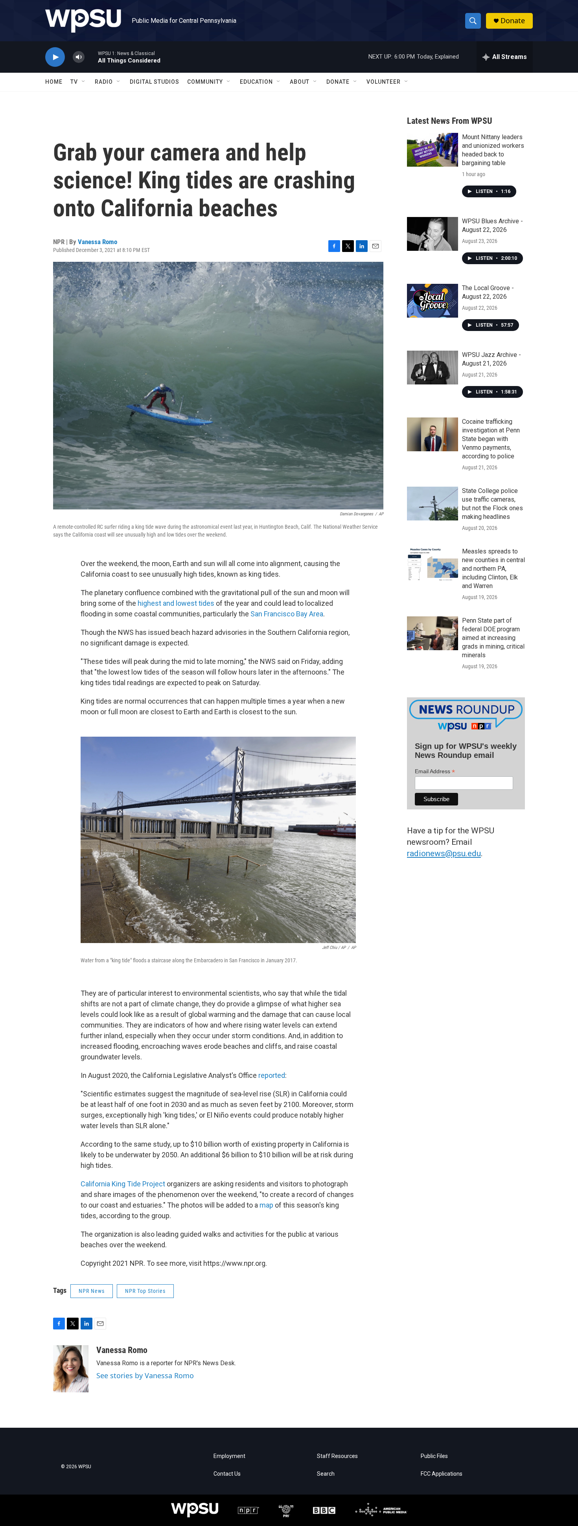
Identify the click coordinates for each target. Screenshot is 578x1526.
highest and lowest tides (176, 603)
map (266, 1205)
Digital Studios (154, 82)
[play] (55, 57)
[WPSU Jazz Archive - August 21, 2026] (432, 367)
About (299, 82)
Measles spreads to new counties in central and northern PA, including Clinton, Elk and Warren (493, 569)
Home (54, 82)
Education (256, 82)
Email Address (435, 771)
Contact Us (227, 1474)
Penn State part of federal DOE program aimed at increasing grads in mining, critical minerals (493, 638)
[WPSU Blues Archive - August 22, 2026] (432, 234)
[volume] (78, 57)
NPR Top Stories (145, 1291)
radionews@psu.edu (444, 853)
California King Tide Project (124, 1184)
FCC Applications (441, 1474)
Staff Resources (337, 1456)
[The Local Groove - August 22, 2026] (432, 301)
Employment (229, 1456)
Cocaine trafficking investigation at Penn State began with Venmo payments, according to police (491, 439)
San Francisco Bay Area (286, 614)
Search (326, 1474)
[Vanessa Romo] (70, 1368)
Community (205, 82)
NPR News (92, 1291)
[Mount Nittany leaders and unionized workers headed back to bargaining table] (432, 150)
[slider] (91, 57)
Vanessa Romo (97, 242)
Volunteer (383, 82)
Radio (104, 82)
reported (271, 1075)
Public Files (434, 1456)
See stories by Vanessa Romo (145, 1375)
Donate (513, 21)
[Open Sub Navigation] (84, 82)
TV (74, 82)
